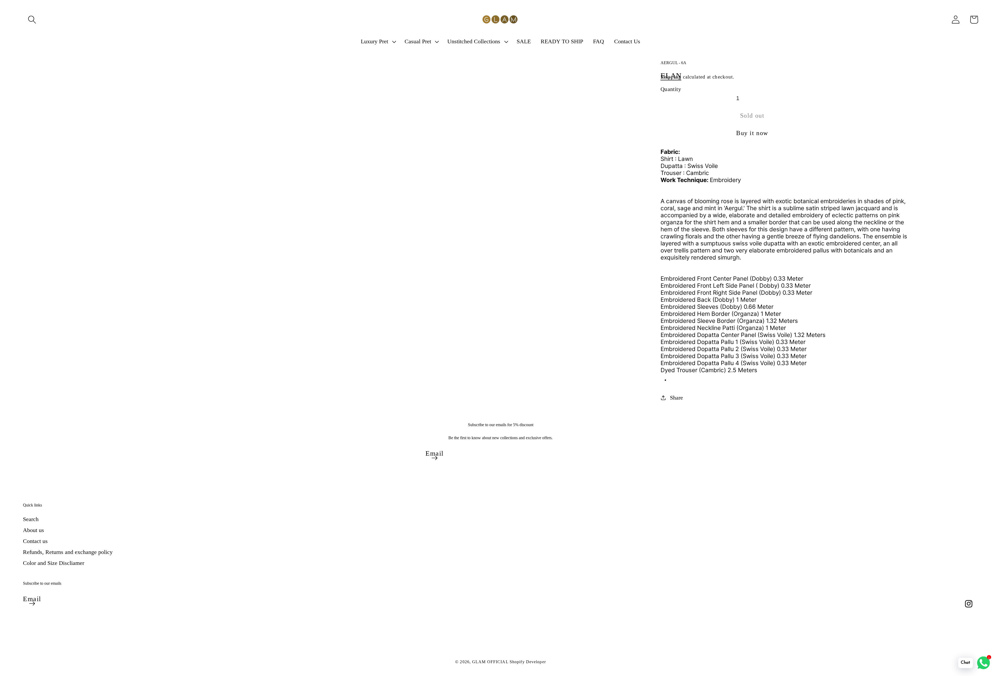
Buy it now (752, 133)
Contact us (35, 541)
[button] (32, 19)
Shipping (671, 77)
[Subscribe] (434, 458)
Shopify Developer (528, 662)
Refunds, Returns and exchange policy (68, 552)
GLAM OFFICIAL (491, 662)
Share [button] (676, 397)
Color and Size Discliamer (53, 563)
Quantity (671, 89)
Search (31, 519)
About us (33, 530)
